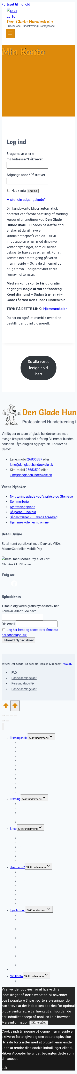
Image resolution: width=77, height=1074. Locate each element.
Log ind (32, 190)
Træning (15, 799)
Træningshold (19, 737)
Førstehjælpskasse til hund (35, 965)
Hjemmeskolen (55, 309)
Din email (8, 624)
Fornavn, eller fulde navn (19, 611)
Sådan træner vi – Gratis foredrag (33, 517)
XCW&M (67, 663)
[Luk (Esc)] (15, 715)
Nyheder (15, 969)
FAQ (14, 672)
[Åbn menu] (10, 33)
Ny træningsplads (22, 507)
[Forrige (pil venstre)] (3, 720)
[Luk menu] (3, 726)
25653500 (33, 470)
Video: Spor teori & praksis (35, 860)
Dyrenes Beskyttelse (31, 903)
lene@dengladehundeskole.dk (31, 465)
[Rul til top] (6, 707)
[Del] (11, 715)
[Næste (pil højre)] (7, 720)
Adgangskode (26, 175)
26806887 (34, 459)
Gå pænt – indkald (29, 760)
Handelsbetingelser (24, 678)
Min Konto (16, 976)
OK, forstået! (38, 1022)
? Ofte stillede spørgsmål (34, 822)
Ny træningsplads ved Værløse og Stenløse (41, 496)
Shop (13, 828)
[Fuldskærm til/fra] (7, 715)
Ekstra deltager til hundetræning (39, 792)
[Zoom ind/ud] (3, 715)
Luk (4, 1068)
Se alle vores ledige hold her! (38, 367)
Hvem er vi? (17, 867)
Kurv (21, 981)
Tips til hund (17, 910)
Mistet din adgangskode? (26, 200)
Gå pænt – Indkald (23, 512)
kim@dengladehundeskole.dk (31, 475)
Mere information (15, 1022)
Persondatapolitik (22, 683)
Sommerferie (19, 502)
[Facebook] (14, 584)
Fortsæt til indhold (16, 4)
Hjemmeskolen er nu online (29, 522)
